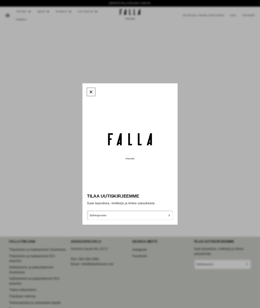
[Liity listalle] (169, 215)
